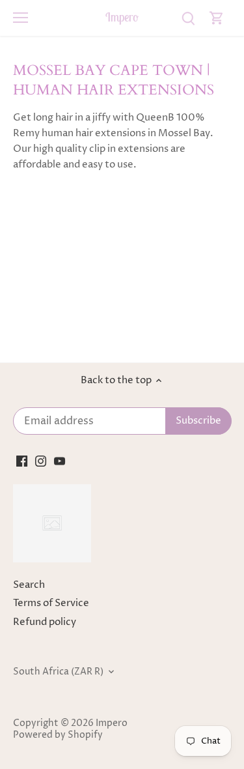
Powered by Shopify (58, 735)
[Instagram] (40, 460)
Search (29, 585)
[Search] (188, 18)
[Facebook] (21, 460)
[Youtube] (59, 460)
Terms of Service (51, 603)
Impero (122, 17)
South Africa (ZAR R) (58, 672)
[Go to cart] (216, 18)
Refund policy (44, 622)
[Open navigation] (20, 17)
